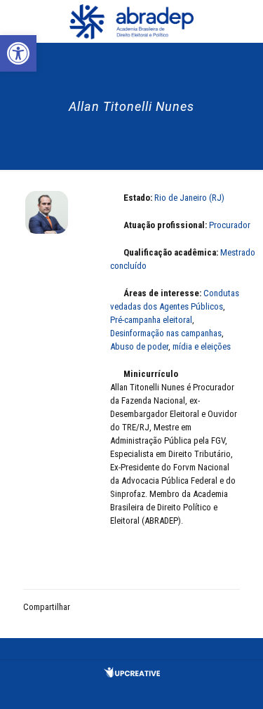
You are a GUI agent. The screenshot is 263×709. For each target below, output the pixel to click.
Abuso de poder (139, 346)
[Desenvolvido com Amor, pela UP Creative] (132, 674)
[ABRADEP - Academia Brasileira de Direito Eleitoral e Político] (131, 21)
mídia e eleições (202, 346)
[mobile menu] (244, 21)
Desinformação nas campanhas (166, 333)
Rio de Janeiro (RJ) (189, 197)
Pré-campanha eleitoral (151, 319)
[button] (18, 53)
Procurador (229, 225)
